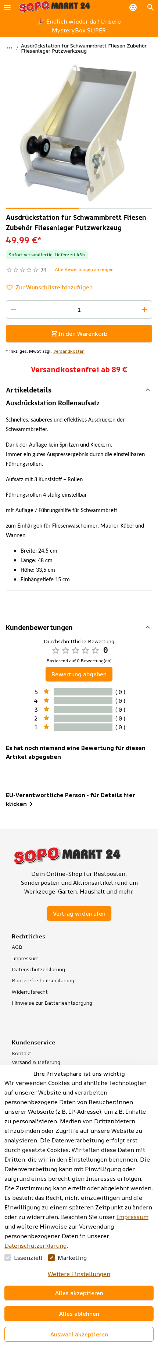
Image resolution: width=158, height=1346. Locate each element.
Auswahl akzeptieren (79, 1334)
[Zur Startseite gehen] (54, 7)
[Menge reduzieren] (13, 309)
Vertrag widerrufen (79, 913)
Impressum (132, 1217)
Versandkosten (69, 351)
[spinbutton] (79, 309)
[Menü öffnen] (7, 7)
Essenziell (28, 1258)
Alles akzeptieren (79, 1293)
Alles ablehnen (79, 1314)
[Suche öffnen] (150, 7)
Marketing (72, 1258)
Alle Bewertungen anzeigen (84, 269)
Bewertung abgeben (79, 674)
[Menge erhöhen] (144, 309)
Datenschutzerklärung (35, 1245)
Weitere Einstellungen (79, 1274)
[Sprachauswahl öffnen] (133, 7)
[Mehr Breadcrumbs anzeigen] (9, 48)
